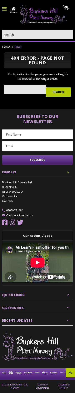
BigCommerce (42, 387)
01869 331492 (14, 210)
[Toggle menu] (4, 9)
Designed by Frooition (64, 386)
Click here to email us (19, 215)
